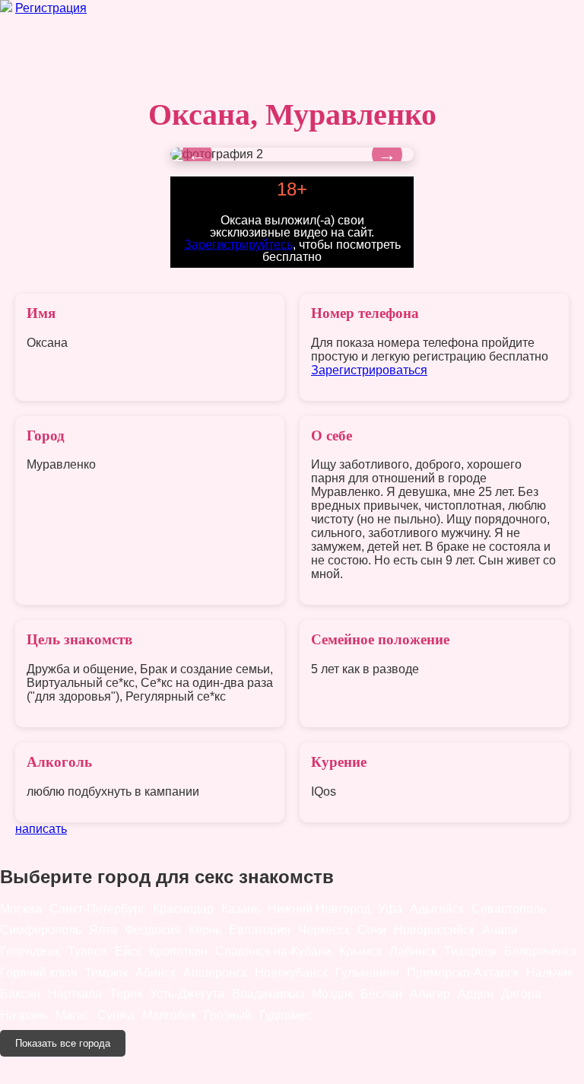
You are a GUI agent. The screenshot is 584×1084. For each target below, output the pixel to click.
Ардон (476, 993)
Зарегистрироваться (369, 370)
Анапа (500, 929)
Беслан (381, 993)
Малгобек (169, 1015)
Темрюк (106, 972)
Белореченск (540, 951)
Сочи (371, 929)
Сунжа (116, 1015)
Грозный (228, 1015)
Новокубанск (291, 972)
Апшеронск (215, 972)
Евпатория (259, 929)
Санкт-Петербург (97, 908)
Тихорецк (470, 951)
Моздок (332, 993)
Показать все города (62, 1043)
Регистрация (51, 8)
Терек (126, 993)
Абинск (155, 972)
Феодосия (153, 929)
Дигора (521, 993)
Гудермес (286, 1015)
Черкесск (324, 929)
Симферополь (40, 929)
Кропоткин (178, 951)
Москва (21, 908)
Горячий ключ (38, 972)
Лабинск (412, 951)
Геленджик (30, 951)
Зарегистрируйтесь (238, 243)
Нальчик (549, 972)
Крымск (360, 951)
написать (41, 828)
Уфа (390, 908)
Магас (73, 1015)
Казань (240, 908)
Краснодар (183, 908)
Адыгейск (437, 908)
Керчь (205, 929)
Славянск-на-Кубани (273, 951)
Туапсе (87, 951)
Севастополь (508, 908)
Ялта (103, 929)
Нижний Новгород (319, 908)
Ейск (128, 951)
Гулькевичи (367, 972)
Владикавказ (268, 993)
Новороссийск (434, 929)
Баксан (20, 993)
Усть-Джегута (187, 993)
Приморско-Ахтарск (463, 972)
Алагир (430, 993)
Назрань (24, 1015)
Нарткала (75, 993)
